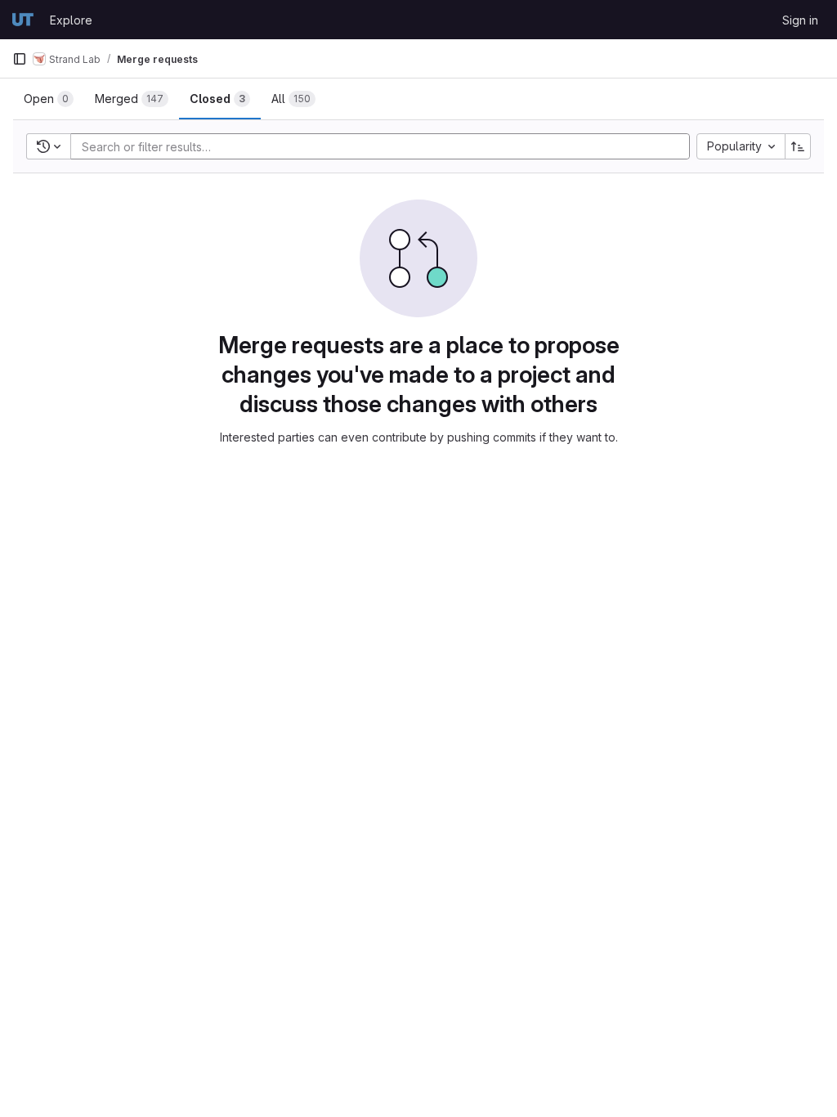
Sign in (800, 20)
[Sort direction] (798, 146)
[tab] (48, 99)
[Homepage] (23, 20)
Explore (71, 20)
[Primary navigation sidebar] (20, 59)
